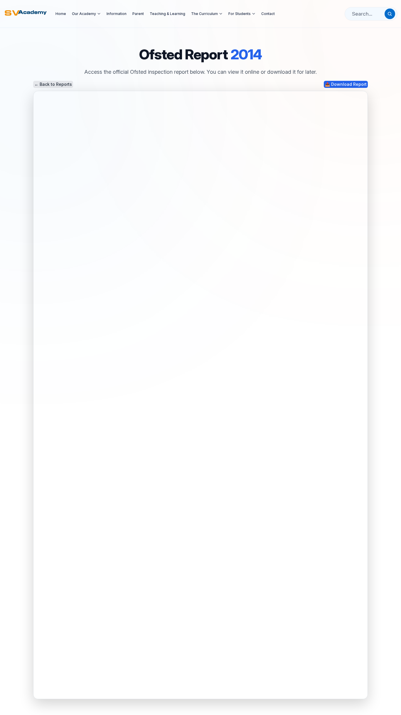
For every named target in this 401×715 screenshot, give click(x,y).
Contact (268, 13)
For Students (239, 13)
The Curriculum (204, 13)
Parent (138, 13)
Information (117, 13)
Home (60, 13)
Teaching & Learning (167, 13)
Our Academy (84, 13)
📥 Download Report (346, 84)
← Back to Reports (53, 84)
